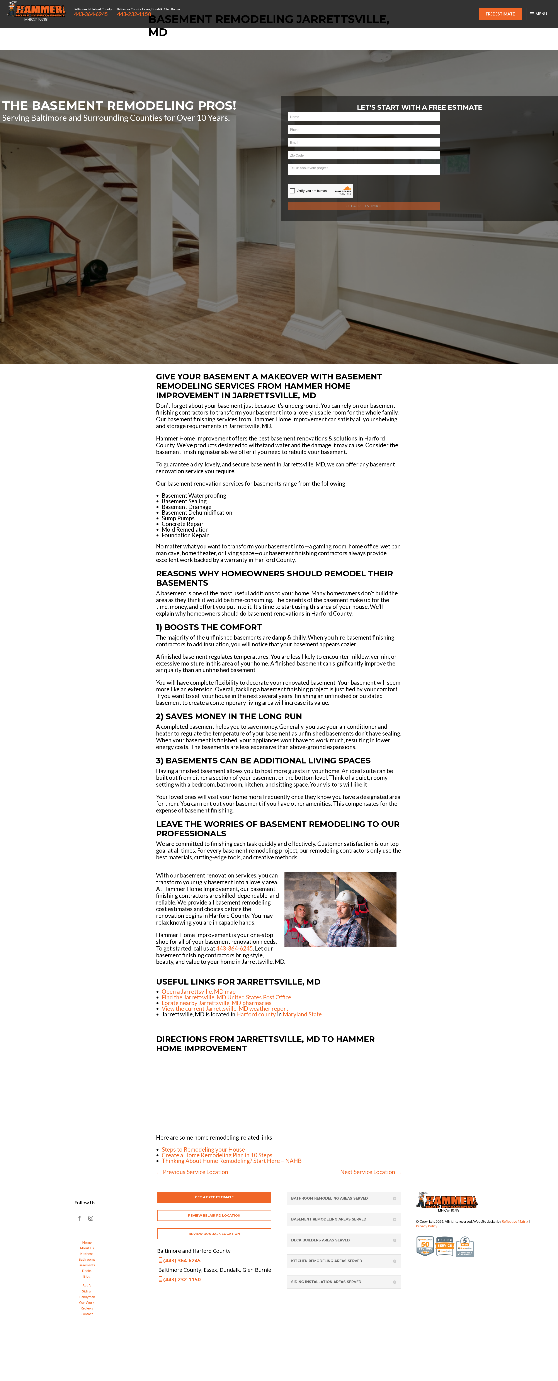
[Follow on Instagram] (90, 1218)
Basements (86, 1265)
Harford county (256, 1014)
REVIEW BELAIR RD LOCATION (214, 1215)
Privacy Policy (426, 1226)
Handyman (87, 1297)
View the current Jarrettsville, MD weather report (225, 1008)
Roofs (86, 1285)
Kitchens (86, 1253)
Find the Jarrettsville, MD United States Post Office (226, 997)
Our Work (86, 1302)
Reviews (87, 1308)
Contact (87, 1314)
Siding (86, 1291)
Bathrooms (86, 1259)
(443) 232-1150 (182, 1279)
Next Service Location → (371, 1172)
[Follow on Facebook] (79, 1218)
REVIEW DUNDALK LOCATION (214, 1234)
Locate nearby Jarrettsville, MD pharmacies (217, 1002)
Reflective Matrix (515, 1221)
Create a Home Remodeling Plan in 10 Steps (217, 1155)
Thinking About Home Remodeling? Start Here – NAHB (232, 1160)
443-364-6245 (234, 948)
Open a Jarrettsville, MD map (199, 991)
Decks (87, 1270)
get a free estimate (214, 1197)
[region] (279, 207)
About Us (87, 1248)
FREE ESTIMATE (500, 14)
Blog (86, 1276)
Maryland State (302, 1014)
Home (87, 1242)
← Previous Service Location (192, 1172)
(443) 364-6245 (182, 1260)
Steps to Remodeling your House (203, 1149)
